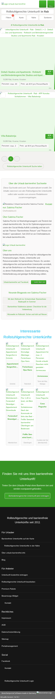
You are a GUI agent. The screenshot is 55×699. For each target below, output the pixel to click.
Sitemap (5, 639)
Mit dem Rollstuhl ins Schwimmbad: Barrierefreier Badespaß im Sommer (27, 300)
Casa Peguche (42, 405)
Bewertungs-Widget (10, 596)
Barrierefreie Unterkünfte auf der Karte (18, 539)
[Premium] (49, 333)
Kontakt (7, 603)
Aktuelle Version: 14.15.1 (9, 697)
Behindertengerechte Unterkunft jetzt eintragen (28, 496)
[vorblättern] (48, 48)
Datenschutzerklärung (11, 632)
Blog (3, 560)
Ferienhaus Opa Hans (27, 368)
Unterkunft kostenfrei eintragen (15, 575)
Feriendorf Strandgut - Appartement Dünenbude (12, 418)
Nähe (33, 18)
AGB (3, 625)
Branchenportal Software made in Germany (18, 693)
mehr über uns (39, 282)
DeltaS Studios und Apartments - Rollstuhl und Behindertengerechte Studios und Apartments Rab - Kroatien (22, 74)
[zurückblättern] (6, 48)
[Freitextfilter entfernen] (43, 4)
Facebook (6, 661)
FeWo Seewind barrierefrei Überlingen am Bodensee (27, 436)
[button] (4, 158)
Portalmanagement (10, 646)
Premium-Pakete (9, 589)
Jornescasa (42, 376)
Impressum (6, 618)
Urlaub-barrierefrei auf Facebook (16, 282)
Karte (21, 18)
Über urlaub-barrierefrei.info (13, 553)
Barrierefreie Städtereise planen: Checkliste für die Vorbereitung (27, 308)
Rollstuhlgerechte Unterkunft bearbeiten (18, 582)
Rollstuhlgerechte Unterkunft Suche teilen (24, 166)
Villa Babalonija (8, 136)
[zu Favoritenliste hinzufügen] (3, 31)
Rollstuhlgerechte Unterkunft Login (19, 681)
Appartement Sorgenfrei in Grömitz (12, 366)
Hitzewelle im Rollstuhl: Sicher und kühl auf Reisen (27, 314)
